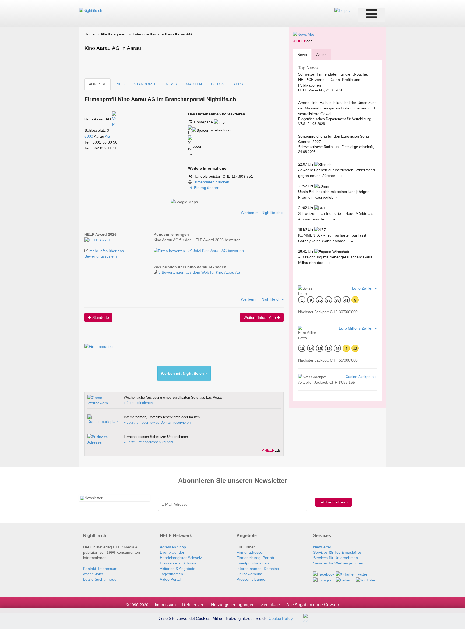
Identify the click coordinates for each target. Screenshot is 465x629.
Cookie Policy (281, 618)
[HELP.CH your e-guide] (343, 10)
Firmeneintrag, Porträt (255, 558)
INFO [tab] (120, 84)
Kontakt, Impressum (100, 568)
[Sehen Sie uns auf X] (352, 574)
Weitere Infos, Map (260, 317)
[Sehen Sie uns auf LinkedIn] (345, 579)
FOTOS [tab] (217, 84)
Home (89, 34)
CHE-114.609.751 (238, 176)
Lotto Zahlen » (364, 288)
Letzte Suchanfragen (101, 579)
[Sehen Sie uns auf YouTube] (365, 579)
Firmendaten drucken (211, 182)
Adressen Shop (173, 547)
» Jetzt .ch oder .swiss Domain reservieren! (158, 422)
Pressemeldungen (252, 579)
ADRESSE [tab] (97, 84)
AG (107, 136)
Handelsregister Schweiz (181, 558)
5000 (88, 136)
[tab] (302, 54)
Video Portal (170, 579)
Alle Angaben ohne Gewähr (312, 604)
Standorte (100, 317)
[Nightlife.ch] (90, 10)
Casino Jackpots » (361, 376)
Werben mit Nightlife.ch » (262, 212)
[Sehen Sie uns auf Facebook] (323, 574)
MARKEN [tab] (194, 84)
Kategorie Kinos (145, 34)
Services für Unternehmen (335, 558)
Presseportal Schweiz (178, 563)
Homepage (204, 122)
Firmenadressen (251, 552)
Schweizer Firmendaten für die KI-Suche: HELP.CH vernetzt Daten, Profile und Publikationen (333, 79)
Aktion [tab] (321, 54)
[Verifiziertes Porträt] (114, 119)
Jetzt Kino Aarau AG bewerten (218, 250)
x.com (197, 146)
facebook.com (221, 130)
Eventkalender (172, 552)
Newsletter (322, 547)
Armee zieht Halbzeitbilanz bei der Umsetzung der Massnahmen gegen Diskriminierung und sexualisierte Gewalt (337, 108)
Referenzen (193, 604)
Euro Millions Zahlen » (358, 328)
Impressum (165, 604)
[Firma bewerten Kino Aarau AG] (170, 250)
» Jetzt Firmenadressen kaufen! (148, 442)
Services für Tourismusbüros (337, 552)
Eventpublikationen (253, 563)
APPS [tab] (238, 84)
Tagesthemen (171, 574)
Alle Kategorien (113, 34)
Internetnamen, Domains (258, 568)
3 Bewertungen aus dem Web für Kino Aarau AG (199, 272)
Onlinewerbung (249, 574)
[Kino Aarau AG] (97, 240)
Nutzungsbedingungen (233, 604)
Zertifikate (270, 604)
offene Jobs (93, 574)
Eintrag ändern (206, 187)
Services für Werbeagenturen (338, 563)
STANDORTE (145, 84)
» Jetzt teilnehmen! (139, 403)
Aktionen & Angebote (177, 568)
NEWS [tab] (171, 84)
